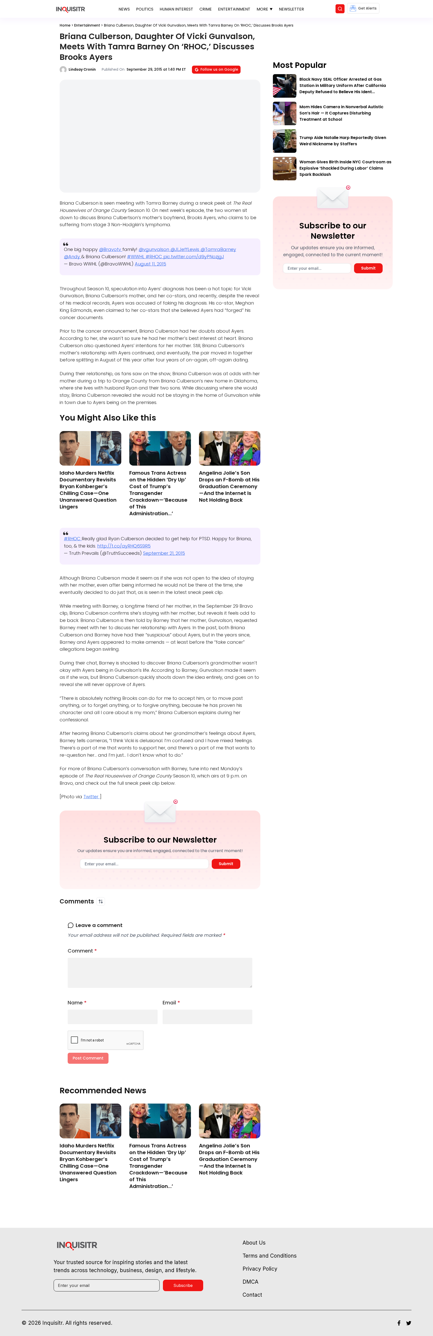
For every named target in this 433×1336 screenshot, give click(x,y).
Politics (144, 9)
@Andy (72, 256)
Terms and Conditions (270, 1256)
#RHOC (154, 256)
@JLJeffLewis (185, 249)
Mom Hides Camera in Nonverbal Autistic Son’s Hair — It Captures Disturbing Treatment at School (341, 113)
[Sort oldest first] (100, 901)
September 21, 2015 (164, 553)
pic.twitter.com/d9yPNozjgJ (193, 256)
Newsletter (291, 9)
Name (77, 1002)
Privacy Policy (260, 1269)
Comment (82, 950)
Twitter (91, 796)
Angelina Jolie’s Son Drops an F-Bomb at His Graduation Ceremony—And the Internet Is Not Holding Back (229, 486)
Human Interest (176, 9)
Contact (252, 1295)
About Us (254, 1243)
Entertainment (234, 9)
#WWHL (136, 256)
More (262, 9)
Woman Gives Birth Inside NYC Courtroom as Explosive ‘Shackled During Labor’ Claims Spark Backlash (345, 168)
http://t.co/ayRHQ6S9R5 (124, 546)
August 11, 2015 (150, 264)
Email (171, 1002)
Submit (226, 863)
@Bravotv (110, 249)
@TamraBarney (218, 249)
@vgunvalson (154, 249)
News (124, 9)
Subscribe (183, 1285)
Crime (205, 9)
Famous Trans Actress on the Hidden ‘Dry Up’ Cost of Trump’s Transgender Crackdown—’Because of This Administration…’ (158, 493)
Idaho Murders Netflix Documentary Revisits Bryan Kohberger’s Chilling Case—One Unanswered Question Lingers (88, 489)
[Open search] (340, 8)
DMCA (250, 1282)
